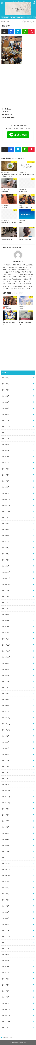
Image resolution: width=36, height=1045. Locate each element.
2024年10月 (6, 511)
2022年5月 (5, 687)
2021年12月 (6, 718)
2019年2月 (5, 924)
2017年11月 (6, 1015)
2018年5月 (5, 979)
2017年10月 (6, 1021)
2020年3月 (5, 845)
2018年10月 (6, 948)
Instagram (5, 17)
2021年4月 (5, 766)
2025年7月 (5, 457)
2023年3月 (5, 627)
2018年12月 (6, 936)
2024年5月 (5, 542)
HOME (4, 1037)
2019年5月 (5, 906)
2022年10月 (6, 657)
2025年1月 (5, 493)
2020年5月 (5, 833)
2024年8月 (5, 523)
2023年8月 (5, 596)
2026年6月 (5, 390)
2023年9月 (5, 590)
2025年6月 (5, 463)
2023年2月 (5, 633)
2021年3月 (5, 772)
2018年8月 (5, 960)
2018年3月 (5, 991)
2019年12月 (6, 863)
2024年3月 (5, 554)
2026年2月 (5, 414)
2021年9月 (5, 736)
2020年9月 (5, 809)
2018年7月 (5, 967)
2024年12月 (6, 499)
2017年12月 (6, 1009)
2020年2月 (5, 851)
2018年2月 (5, 997)
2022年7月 (5, 675)
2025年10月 (6, 438)
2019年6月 (5, 900)
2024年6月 (5, 535)
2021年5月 (5, 760)
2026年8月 (5, 378)
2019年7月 (5, 894)
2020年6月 (5, 827)
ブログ (29, 17)
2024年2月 (5, 560)
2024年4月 (5, 548)
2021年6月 (5, 754)
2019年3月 (5, 918)
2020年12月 (6, 790)
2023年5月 (5, 614)
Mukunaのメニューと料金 (18, 17)
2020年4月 (5, 839)
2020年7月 (5, 821)
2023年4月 (5, 621)
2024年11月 (6, 505)
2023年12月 (6, 572)
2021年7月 (5, 748)
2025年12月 (6, 426)
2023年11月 (6, 578)
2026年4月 (5, 402)
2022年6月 (5, 681)
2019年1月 (5, 930)
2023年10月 (6, 584)
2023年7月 (5, 602)
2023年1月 (5, 639)
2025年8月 (5, 451)
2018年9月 (5, 954)
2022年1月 (5, 712)
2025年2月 (5, 487)
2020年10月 (6, 803)
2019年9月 (5, 882)
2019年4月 (5, 912)
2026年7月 (5, 384)
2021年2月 (5, 778)
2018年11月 (6, 942)
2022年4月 (5, 693)
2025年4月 (5, 475)
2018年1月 (5, 1003)
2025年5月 (5, 469)
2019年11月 (6, 869)
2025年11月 (6, 432)
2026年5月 (5, 396)
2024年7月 (5, 529)
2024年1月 (5, 566)
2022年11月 (6, 651)
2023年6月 (5, 608)
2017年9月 (5, 1027)
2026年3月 (5, 408)
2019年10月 (6, 875)
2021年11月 (6, 724)
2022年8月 (5, 669)
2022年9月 (5, 663)
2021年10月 (6, 730)
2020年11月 (6, 797)
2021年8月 (5, 742)
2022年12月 (6, 645)
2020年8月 (5, 815)
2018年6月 (5, 973)
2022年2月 (5, 705)
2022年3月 (5, 699)
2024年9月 (5, 517)
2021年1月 (5, 784)
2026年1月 (5, 420)
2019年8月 (5, 888)
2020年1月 (5, 857)
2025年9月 (5, 444)
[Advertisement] (18, 85)
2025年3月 (5, 481)
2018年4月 (5, 985)
